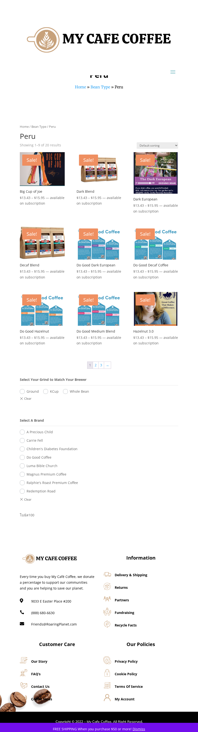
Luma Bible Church (42, 465)
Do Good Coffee (39, 457)
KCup (54, 391)
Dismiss (139, 729)
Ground (33, 391)
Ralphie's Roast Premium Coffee (52, 482)
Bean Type (100, 87)
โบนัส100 (27, 515)
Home (80, 87)
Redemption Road (41, 491)
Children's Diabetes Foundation (52, 449)
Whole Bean (79, 391)
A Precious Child (40, 432)
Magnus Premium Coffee (46, 474)
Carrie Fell (35, 440)
